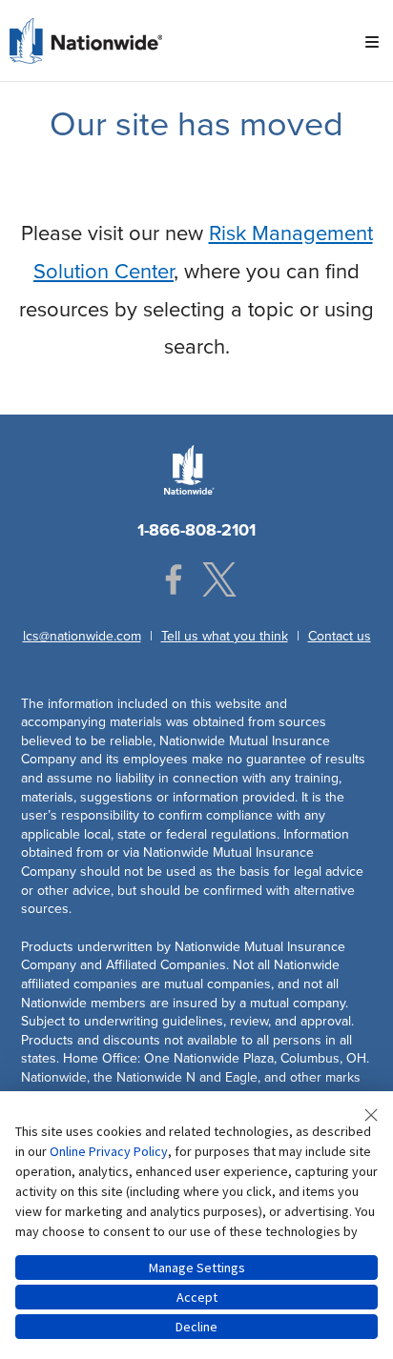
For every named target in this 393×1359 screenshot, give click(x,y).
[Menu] (372, 43)
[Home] (86, 39)
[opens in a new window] (173, 579)
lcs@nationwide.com (82, 636)
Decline (196, 1326)
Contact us (339, 636)
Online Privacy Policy (109, 1151)
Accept (196, 1297)
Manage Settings (197, 1267)
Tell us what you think (224, 636)
